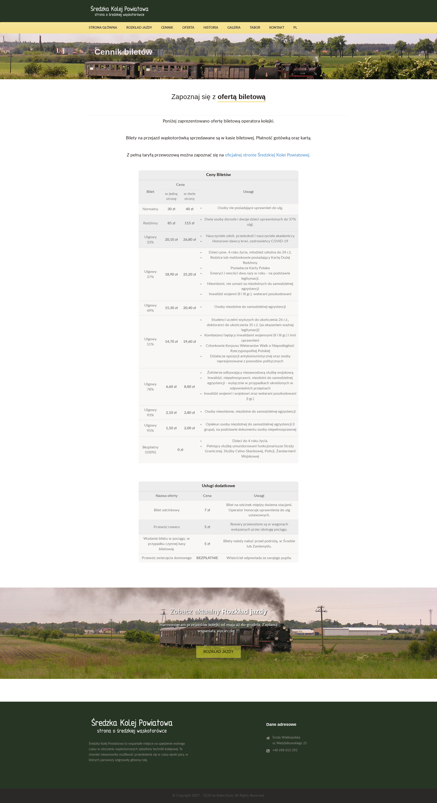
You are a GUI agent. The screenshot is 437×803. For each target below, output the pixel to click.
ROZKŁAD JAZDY (218, 652)
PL (295, 27)
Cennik (167, 27)
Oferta (188, 27)
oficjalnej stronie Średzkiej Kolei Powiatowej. (267, 155)
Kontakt (276, 27)
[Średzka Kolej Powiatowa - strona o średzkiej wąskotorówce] (118, 11)
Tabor (255, 27)
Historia (210, 27)
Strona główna (103, 27)
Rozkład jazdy (139, 27)
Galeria (234, 27)
